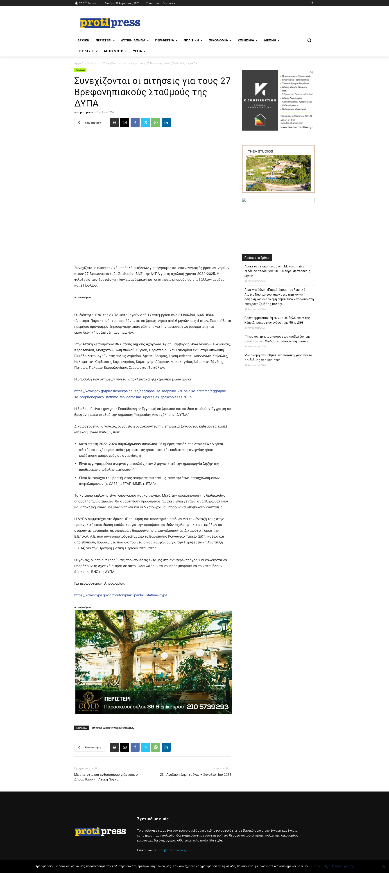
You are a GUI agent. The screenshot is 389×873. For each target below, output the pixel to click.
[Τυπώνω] (114, 122)
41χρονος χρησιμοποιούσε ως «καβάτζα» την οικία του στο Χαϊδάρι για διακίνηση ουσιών (277, 339)
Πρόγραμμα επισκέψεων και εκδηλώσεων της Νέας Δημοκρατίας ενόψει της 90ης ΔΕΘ (277, 320)
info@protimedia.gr (172, 850)
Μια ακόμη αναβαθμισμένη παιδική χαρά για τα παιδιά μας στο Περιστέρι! (278, 357)
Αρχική (78, 63)
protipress (86, 112)
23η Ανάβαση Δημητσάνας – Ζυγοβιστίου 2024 (195, 775)
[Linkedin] (166, 122)
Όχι (326, 866)
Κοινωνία (93, 63)
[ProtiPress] (110, 23)
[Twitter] (145, 122)
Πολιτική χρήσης (342, 866)
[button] (309, 40)
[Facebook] (312, 3)
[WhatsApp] (155, 122)
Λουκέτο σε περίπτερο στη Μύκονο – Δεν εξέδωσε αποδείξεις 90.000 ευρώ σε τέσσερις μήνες (277, 271)
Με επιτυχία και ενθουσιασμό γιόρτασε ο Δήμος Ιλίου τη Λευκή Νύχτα (106, 777)
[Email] (124, 122)
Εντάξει (316, 866)
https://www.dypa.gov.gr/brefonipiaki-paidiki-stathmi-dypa (120, 595)
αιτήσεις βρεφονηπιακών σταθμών (113, 727)
